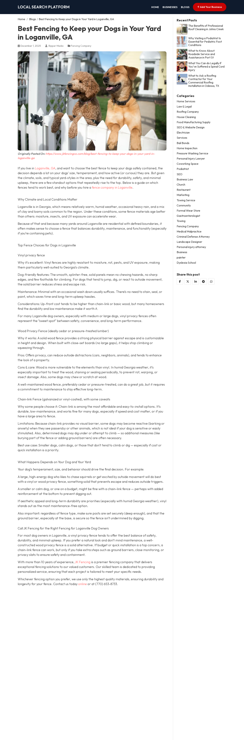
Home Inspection (187, 148)
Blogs (185, 7)
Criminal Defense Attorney (193, 236)
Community (184, 205)
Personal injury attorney (191, 247)
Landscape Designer (189, 242)
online (82, 584)
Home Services (186, 101)
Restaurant (183, 189)
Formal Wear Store (188, 210)
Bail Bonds (183, 143)
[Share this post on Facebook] (180, 281)
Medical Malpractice (189, 231)
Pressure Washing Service (192, 153)
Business (182, 252)
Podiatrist (183, 169)
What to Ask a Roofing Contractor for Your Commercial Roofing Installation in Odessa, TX (203, 81)
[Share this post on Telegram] (203, 281)
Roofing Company (188, 111)
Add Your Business (211, 7)
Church (181, 184)
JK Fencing (82, 562)
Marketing (183, 195)
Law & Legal (184, 106)
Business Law (185, 179)
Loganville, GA (45, 168)
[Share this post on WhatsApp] (211, 281)
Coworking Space (187, 163)
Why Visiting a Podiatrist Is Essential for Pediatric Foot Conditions (205, 41)
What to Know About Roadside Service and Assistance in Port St (201, 54)
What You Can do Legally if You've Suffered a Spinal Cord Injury (206, 66)
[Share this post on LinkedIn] (195, 281)
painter (181, 257)
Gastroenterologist (188, 215)
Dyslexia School (186, 262)
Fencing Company (81, 45)
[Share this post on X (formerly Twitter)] (188, 281)
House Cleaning (186, 117)
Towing (181, 221)
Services (182, 137)
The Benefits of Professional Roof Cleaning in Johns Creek (206, 27)
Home (155, 7)
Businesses (170, 7)
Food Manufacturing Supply (193, 122)
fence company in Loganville (112, 187)
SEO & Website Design (191, 127)
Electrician (183, 132)
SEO (179, 174)
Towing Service (186, 200)
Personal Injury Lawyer (191, 158)
